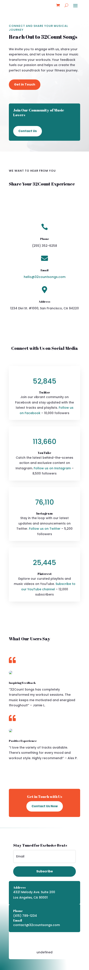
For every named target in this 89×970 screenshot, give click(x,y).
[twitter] (43, 939)
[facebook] (35, 939)
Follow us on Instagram (52, 468)
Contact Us (27, 131)
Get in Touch (24, 84)
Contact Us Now (45, 806)
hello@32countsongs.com (44, 277)
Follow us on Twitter (44, 528)
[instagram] (52, 939)
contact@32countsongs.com (36, 925)
